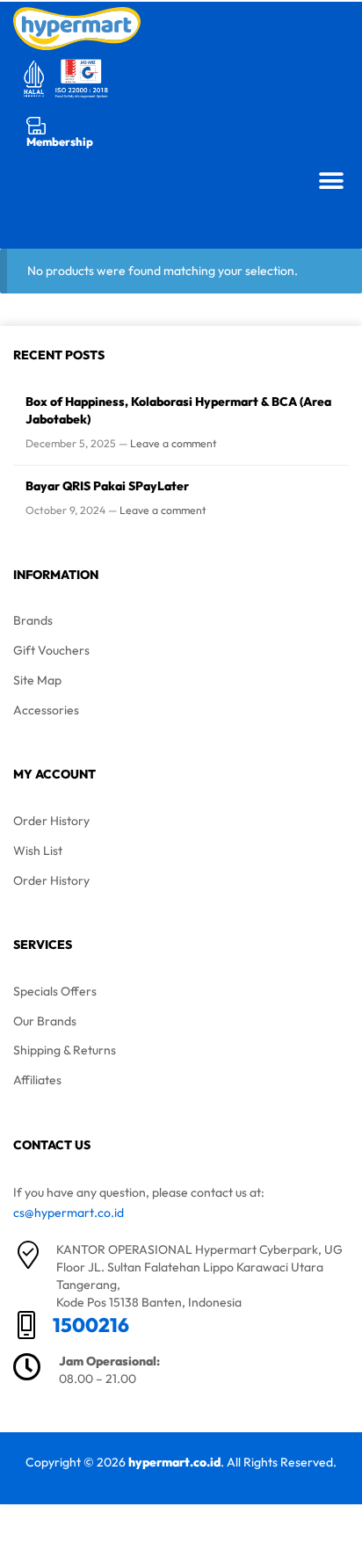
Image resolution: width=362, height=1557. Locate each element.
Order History (51, 821)
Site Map (37, 680)
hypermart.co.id (174, 1462)
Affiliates (37, 1080)
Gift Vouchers (51, 650)
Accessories (46, 710)
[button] (331, 180)
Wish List (37, 850)
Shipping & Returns (64, 1050)
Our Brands (44, 1021)
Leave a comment (173, 443)
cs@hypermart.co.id (68, 1212)
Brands (33, 620)
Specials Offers (55, 991)
